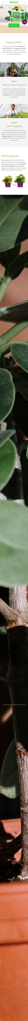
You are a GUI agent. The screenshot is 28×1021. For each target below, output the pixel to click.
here (21, 170)
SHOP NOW (14, 25)
